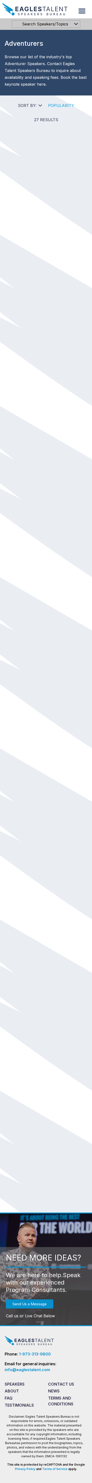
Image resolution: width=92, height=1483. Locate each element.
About (12, 1391)
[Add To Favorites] (51, 205)
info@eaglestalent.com (27, 1369)
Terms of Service (54, 1469)
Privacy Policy (25, 1469)
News (54, 1391)
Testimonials (19, 1405)
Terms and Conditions (60, 1401)
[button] (82, 11)
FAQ (9, 1398)
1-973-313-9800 (35, 1354)
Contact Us (61, 1384)
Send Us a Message (30, 1304)
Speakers (15, 1384)
